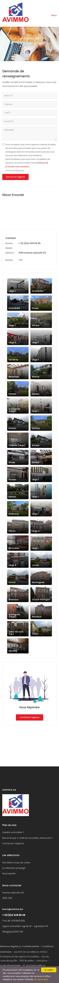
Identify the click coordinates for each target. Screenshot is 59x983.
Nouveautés (9, 873)
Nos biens (16, 862)
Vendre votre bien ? (13, 832)
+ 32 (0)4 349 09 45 (30, 243)
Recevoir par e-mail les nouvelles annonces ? (27, 837)
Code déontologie (10, 965)
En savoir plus (41, 979)
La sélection (14, 868)
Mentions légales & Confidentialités (19, 946)
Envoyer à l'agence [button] (15, 176)
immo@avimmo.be (12, 909)
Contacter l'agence (29, 717)
